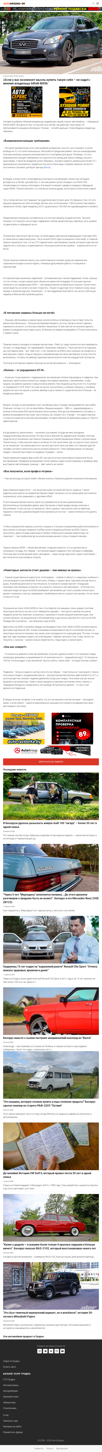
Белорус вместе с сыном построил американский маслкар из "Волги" (47, 1037)
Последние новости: (15, 769)
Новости (38, 1448)
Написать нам (10, 1420)
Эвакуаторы (9, 1402)
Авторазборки (10, 1391)
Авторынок (62, 1448)
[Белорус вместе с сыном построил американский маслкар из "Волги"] (51, 1011)
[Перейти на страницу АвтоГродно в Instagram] (39, 1351)
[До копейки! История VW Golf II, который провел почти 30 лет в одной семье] (51, 1146)
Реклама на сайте (12, 1426)
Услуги (49, 1448)
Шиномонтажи (10, 1396)
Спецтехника (9, 1408)
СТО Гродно (9, 1379)
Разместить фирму (13, 1432)
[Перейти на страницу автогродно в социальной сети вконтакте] (51, 1351)
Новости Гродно (11, 1361)
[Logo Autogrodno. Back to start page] (14, 3)
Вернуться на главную (51, 762)
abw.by (47, 167)
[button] (93, 3)
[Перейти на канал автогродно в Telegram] (45, 1351)
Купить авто (9, 1367)
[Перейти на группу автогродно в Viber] (56, 1351)
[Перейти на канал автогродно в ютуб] (62, 1351)
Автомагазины (11, 1385)
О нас (6, 1415)
